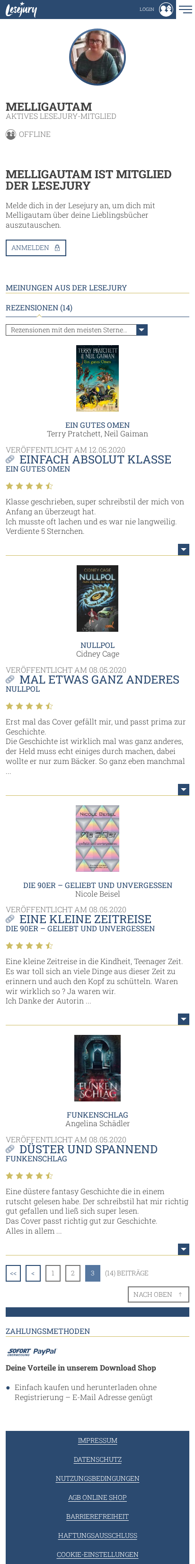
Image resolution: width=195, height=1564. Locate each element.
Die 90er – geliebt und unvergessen (97, 885)
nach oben (152, 1294)
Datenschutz (98, 1459)
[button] (156, 9)
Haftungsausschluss (97, 1535)
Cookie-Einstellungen (98, 1554)
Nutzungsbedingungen (98, 1478)
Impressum (97, 1440)
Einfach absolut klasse (95, 459)
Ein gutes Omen (97, 425)
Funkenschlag (97, 1115)
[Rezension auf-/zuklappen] (183, 549)
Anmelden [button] (30, 247)
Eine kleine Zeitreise (85, 919)
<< (13, 1272)
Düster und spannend (88, 1149)
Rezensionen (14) (39, 307)
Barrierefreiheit (97, 1516)
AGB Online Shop (97, 1497)
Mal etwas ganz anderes (99, 679)
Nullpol (97, 645)
